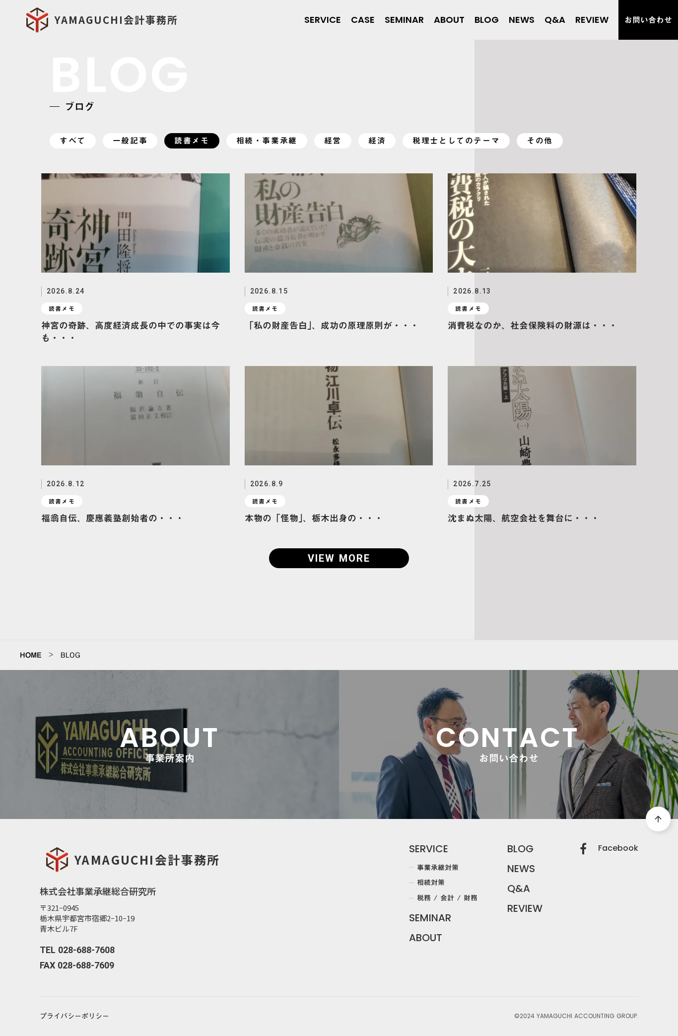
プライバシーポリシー (74, 1017)
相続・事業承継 (266, 140)
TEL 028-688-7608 (77, 950)
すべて (73, 140)
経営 (332, 140)
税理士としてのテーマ (456, 140)
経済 (377, 140)
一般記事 (130, 140)
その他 (540, 140)
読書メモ (191, 140)
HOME (31, 655)
